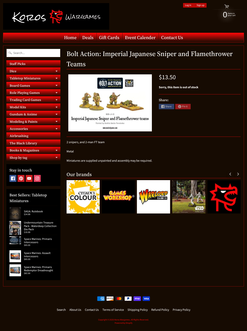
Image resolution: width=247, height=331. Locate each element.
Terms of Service (113, 310)
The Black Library (23, 143)
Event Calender (140, 37)
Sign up (200, 5)
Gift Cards (109, 37)
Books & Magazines (35, 151)
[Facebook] (12, 178)
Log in (188, 5)
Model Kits (35, 108)
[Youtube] (29, 178)
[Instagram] (37, 178)
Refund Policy (160, 310)
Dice (35, 72)
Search (61, 310)
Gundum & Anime (35, 115)
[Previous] (230, 174)
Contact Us (172, 37)
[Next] (238, 174)
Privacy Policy (181, 310)
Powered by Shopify (123, 323)
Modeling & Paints (35, 122)
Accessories (35, 129)
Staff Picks (17, 63)
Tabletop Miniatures (35, 79)
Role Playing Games (35, 93)
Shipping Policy (138, 310)
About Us (75, 310)
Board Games (35, 86)
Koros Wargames (122, 319)
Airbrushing (19, 136)
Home (70, 37)
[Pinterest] (21, 178)
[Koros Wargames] (56, 16)
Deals (87, 37)
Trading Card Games (35, 100)
